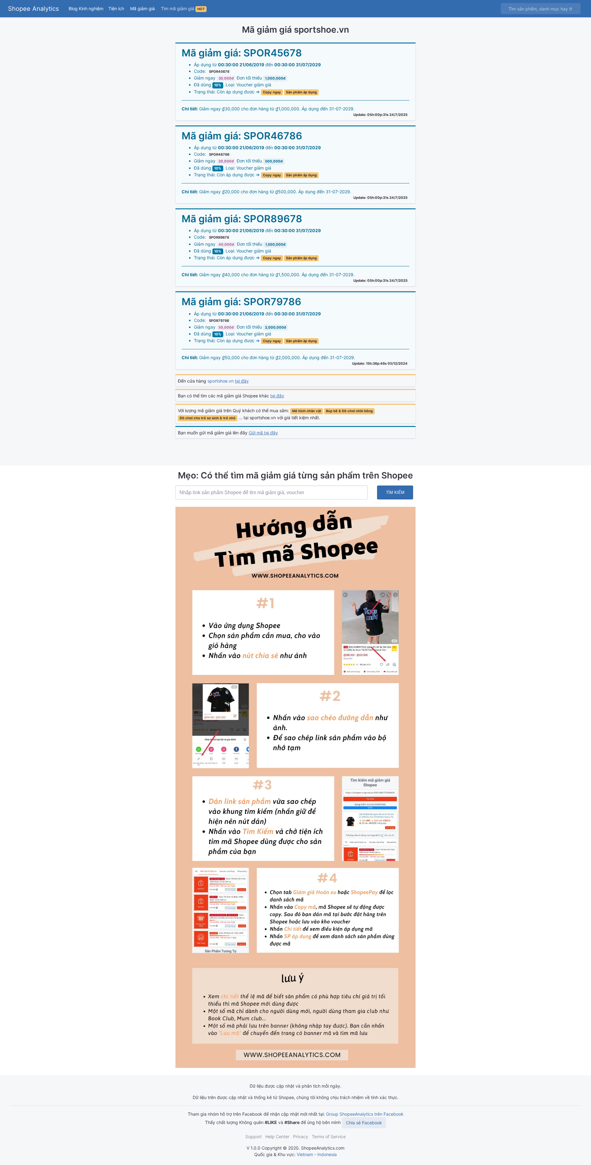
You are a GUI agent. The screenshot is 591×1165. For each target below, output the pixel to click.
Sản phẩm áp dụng (301, 92)
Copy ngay (272, 92)
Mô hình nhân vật (306, 411)
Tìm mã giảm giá (183, 8)
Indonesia (327, 1154)
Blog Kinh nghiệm (86, 8)
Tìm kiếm (395, 492)
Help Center (277, 1136)
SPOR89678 (219, 237)
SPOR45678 (219, 71)
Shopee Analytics (33, 8)
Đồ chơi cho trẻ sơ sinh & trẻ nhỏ (207, 418)
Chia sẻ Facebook (364, 1122)
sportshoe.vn (228, 381)
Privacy (300, 1136)
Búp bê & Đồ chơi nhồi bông (349, 411)
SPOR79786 (219, 320)
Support (253, 1136)
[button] (117, 8)
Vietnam (305, 1154)
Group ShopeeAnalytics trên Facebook (365, 1114)
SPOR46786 (219, 154)
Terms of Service (329, 1136)
